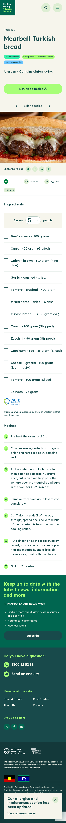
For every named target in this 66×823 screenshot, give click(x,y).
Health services (12, 57)
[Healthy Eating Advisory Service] (7, 7)
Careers (38, 705)
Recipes (8, 29)
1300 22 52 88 (23, 664)
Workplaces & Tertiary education (38, 57)
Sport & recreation (13, 62)
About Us (9, 705)
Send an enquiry (25, 674)
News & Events (13, 699)
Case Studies (41, 699)
